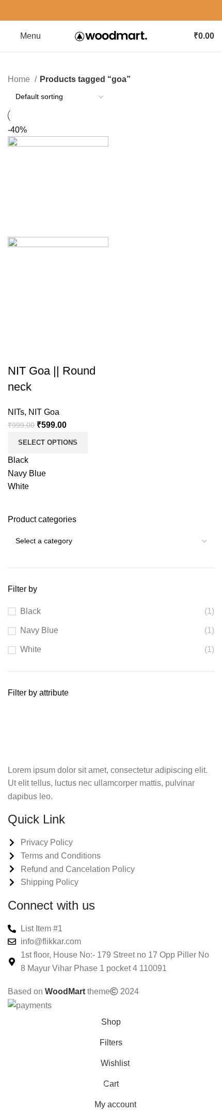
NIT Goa (43, 412)
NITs (16, 412)
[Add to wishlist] (76, 350)
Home (20, 79)
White (30, 649)
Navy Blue (39, 630)
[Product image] (58, 286)
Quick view (48, 350)
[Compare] (21, 350)
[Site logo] (111, 35)
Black (30, 611)
